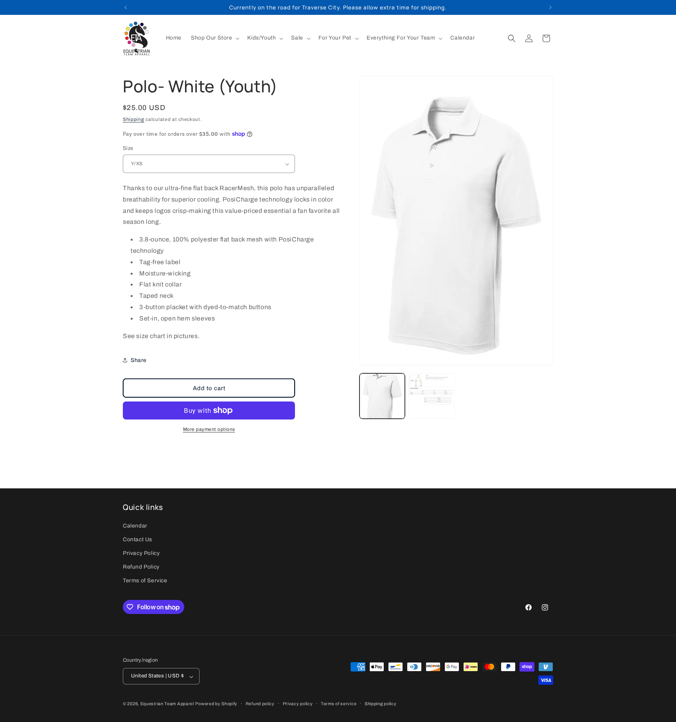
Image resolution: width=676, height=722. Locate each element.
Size (128, 148)
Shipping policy (381, 703)
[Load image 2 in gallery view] (431, 396)
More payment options (209, 429)
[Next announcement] (550, 7)
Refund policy (260, 703)
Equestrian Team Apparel (167, 704)
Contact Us (137, 539)
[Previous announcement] (125, 7)
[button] (214, 38)
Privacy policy (298, 703)
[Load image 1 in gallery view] (382, 396)
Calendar (135, 525)
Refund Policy (141, 567)
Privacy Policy (141, 553)
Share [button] (139, 360)
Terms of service (338, 703)
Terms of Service (145, 580)
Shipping (133, 119)
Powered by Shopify (216, 704)
